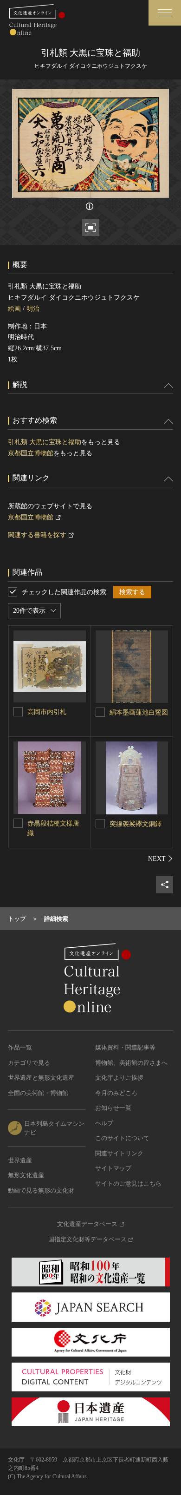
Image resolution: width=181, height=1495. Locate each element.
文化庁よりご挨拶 (119, 1077)
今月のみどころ (116, 1092)
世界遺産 (20, 1160)
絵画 (14, 308)
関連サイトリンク (119, 1153)
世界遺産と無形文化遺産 (41, 1077)
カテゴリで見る (29, 1062)
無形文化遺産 (26, 1175)
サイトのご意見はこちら (128, 1183)
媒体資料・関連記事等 (125, 1047)
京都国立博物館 (30, 453)
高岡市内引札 (46, 711)
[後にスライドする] (160, 858)
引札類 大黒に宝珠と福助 (44, 442)
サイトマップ (113, 1168)
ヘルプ (104, 1123)
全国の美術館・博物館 (38, 1092)
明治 (32, 308)
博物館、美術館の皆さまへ (131, 1062)
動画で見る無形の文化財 (41, 1190)
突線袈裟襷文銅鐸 (136, 823)
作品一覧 (20, 1047)
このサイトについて (122, 1137)
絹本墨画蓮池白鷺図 (139, 712)
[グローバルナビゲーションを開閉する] (165, 13)
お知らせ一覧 (113, 1107)
